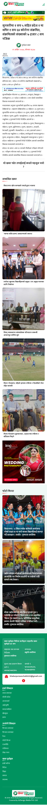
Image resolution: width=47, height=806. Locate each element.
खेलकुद (5, 713)
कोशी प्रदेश (6, 697)
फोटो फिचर (6, 740)
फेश (3, 736)
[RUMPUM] (23, 19)
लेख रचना (5, 752)
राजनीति (5, 744)
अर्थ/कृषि (5, 705)
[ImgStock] (23, 463)
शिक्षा (4, 771)
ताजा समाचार (7, 693)
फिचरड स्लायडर (7, 732)
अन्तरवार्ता (5, 701)
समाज (4, 775)
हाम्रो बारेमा (6, 763)
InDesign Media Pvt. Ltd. (28, 800)
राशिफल (5, 748)
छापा (4, 717)
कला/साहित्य (6, 709)
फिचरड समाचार (7, 728)
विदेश (4, 767)
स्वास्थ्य (4, 779)
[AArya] (23, 13)
